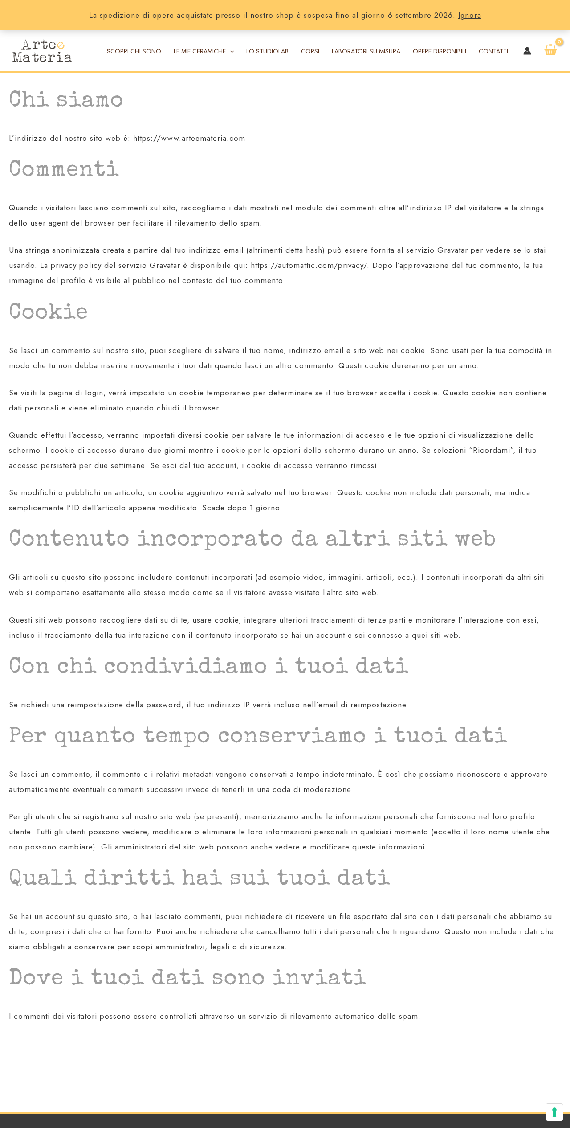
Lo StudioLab (267, 51)
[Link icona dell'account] (527, 51)
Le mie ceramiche (200, 51)
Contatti (493, 51)
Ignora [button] (469, 15)
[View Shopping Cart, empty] (550, 51)
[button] (230, 51)
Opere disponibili (439, 51)
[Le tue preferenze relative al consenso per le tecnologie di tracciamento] (554, 1112)
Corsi (310, 51)
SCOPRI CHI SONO (134, 51)
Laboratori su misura (366, 51)
